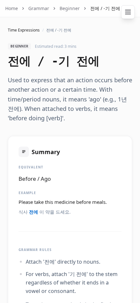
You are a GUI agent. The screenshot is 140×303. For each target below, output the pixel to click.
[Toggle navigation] (128, 12)
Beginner (70, 8)
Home (11, 8)
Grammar (38, 8)
